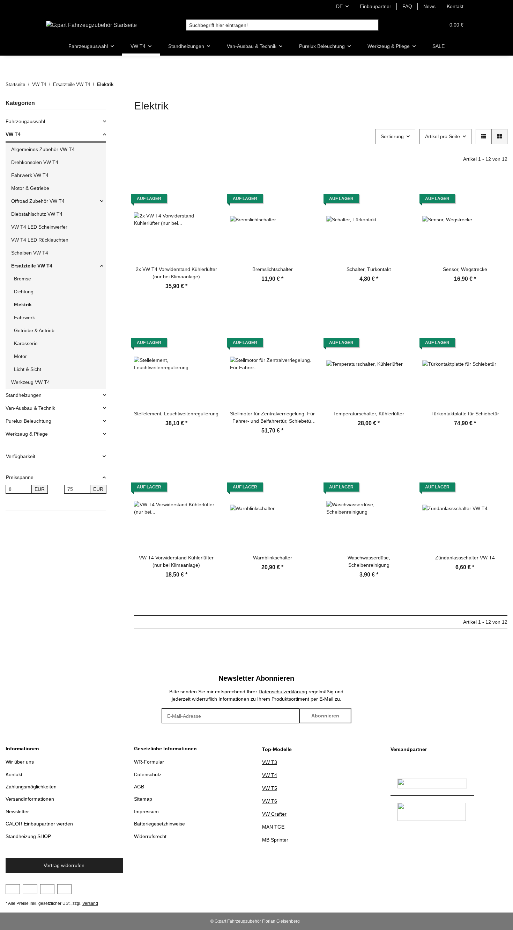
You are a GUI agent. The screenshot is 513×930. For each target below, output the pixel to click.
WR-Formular (149, 762)
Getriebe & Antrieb (34, 330)
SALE (438, 46)
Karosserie (26, 343)
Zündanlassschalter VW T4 (465, 557)
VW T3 (269, 762)
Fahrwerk (24, 317)
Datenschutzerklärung (283, 691)
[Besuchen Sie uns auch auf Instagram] (47, 889)
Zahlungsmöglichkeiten (31, 786)
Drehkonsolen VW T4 (34, 162)
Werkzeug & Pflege (27, 434)
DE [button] (339, 6)
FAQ (407, 6)
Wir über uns (20, 762)
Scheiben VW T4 (29, 253)
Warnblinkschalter (272, 557)
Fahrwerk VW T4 (30, 175)
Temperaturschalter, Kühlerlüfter (368, 413)
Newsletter (17, 811)
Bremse (22, 278)
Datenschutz (148, 774)
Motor (20, 356)
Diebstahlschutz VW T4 (36, 214)
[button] (423, 25)
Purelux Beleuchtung (28, 421)
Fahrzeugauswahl (25, 121)
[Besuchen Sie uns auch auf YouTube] (30, 889)
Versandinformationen (30, 799)
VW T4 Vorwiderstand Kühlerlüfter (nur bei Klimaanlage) (176, 561)
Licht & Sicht (27, 369)
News (429, 6)
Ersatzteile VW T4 (31, 266)
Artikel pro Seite (442, 136)
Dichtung (24, 291)
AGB (139, 786)
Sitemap (143, 799)
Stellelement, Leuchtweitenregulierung (176, 413)
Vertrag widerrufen (64, 865)
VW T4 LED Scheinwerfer (39, 227)
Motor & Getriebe (30, 188)
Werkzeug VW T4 (30, 382)
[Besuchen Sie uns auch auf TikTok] (64, 889)
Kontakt (455, 6)
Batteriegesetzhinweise (159, 824)
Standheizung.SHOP (28, 836)
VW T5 (269, 788)
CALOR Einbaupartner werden (39, 824)
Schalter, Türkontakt (369, 269)
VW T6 (269, 801)
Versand (90, 903)
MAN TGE (273, 827)
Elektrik (23, 304)
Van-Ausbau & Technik (30, 408)
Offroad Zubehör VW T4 (38, 201)
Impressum (146, 811)
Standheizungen (24, 395)
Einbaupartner (375, 6)
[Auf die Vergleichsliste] (207, 189)
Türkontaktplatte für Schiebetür (465, 413)
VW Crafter (274, 814)
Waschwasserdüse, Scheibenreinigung (369, 561)
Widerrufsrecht (150, 836)
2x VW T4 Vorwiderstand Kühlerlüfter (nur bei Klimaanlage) (176, 272)
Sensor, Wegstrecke (465, 269)
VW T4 (13, 134)
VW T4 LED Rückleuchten (39, 240)
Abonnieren (325, 715)
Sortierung (392, 136)
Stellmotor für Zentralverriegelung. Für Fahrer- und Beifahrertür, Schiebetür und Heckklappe (272, 418)
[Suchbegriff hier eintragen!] (373, 25)
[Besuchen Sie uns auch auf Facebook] (13, 889)
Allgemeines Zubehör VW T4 (43, 149)
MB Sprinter (275, 840)
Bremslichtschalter (272, 269)
